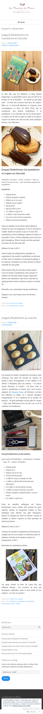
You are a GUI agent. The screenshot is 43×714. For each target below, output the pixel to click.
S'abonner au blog (9, 660)
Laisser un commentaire (10, 45)
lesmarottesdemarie (17, 601)
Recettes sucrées (16, 303)
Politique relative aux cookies (21, 706)
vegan (21, 306)
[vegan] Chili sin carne (10, 650)
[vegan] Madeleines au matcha (19, 318)
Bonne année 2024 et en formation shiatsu (17, 653)
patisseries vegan (8, 603)
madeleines (14, 306)
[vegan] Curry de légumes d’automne (15, 639)
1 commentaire (7, 325)
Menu (22, 22)
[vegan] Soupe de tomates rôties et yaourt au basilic (20, 646)
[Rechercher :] (21, 627)
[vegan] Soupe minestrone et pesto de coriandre (19, 642)
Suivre (6, 678)
